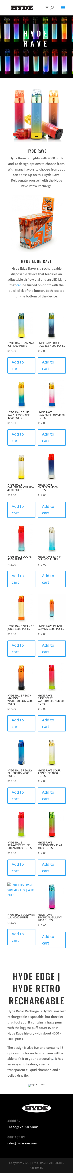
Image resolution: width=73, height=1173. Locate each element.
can (19, 285)
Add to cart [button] (18, 365)
